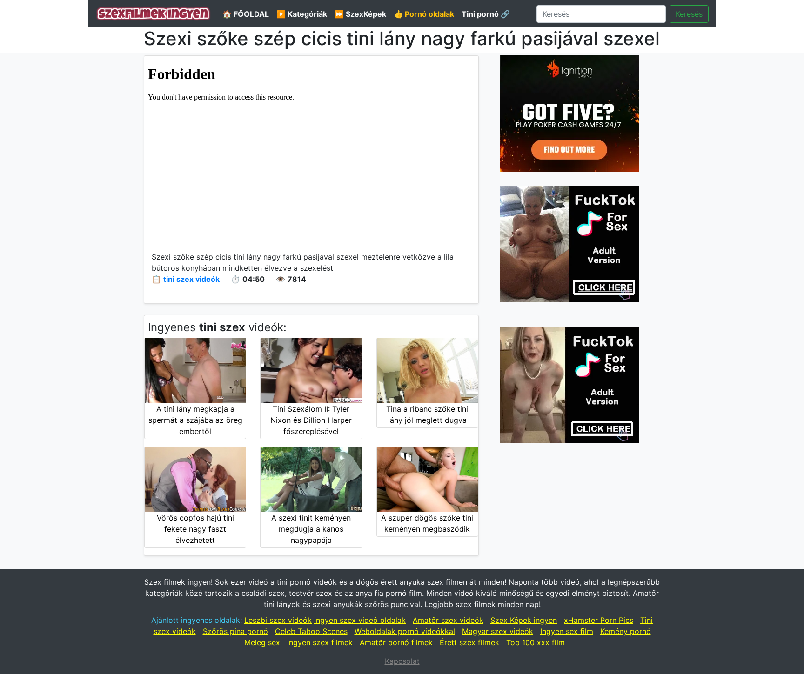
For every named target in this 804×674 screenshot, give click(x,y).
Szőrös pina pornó (235, 631)
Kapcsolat (402, 661)
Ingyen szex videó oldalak (360, 620)
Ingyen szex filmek (320, 642)
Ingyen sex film (566, 631)
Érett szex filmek (469, 642)
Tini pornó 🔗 (486, 14)
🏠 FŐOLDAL (245, 14)
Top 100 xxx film (535, 642)
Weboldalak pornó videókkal (405, 631)
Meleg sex (262, 642)
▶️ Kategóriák (301, 14)
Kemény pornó (625, 631)
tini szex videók (191, 279)
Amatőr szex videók (448, 620)
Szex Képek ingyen (523, 620)
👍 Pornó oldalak (424, 14)
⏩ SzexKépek (360, 14)
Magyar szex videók (497, 631)
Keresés (689, 14)
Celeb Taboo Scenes (311, 631)
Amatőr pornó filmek (396, 642)
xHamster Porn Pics (598, 620)
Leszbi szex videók (278, 620)
